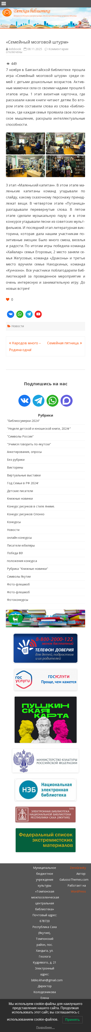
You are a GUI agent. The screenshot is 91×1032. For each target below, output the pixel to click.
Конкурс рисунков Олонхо (25, 514)
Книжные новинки (20, 498)
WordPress (78, 891)
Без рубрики (16, 460)
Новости (17, 326)
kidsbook (15, 49)
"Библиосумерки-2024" (23, 421)
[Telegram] (29, 314)
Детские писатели (20, 491)
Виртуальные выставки (24, 475)
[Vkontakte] (10, 314)
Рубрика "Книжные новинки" (27, 569)
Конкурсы (14, 522)
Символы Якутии (19, 576)
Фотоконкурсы (17, 600)
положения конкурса (22, 561)
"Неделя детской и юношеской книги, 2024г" (39, 428)
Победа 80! (15, 553)
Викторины (15, 467)
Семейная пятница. (63, 343)
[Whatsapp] (20, 314)
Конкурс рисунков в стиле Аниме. (31, 506)
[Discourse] (66, 401)
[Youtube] (38, 314)
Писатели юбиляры (21, 545)
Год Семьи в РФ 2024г (23, 483)
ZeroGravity (78, 868)
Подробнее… (45, 1027)
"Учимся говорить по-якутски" (29, 444)
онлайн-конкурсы (19, 538)
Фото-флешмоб (18, 584)
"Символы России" (20, 436)
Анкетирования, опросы (24, 452)
